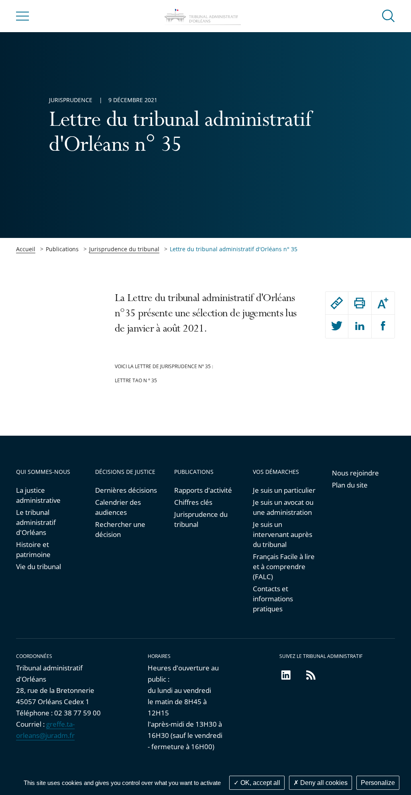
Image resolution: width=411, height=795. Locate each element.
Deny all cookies (323, 782)
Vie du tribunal (38, 566)
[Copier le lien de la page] (337, 303)
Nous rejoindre (355, 472)
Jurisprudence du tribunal (124, 249)
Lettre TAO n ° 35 (136, 380)
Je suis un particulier (284, 490)
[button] (388, 15)
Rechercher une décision (120, 529)
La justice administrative (38, 495)
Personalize (378, 782)
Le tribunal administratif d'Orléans (36, 522)
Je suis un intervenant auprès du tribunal (282, 534)
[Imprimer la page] (359, 303)
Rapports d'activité (203, 490)
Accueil (25, 249)
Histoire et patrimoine (33, 549)
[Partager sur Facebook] (383, 326)
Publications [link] (62, 249)
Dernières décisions (126, 490)
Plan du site (350, 485)
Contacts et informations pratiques (273, 598)
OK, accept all (259, 782)
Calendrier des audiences (118, 507)
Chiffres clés (193, 502)
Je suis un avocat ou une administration (283, 507)
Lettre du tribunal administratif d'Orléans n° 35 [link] (233, 249)
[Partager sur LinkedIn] (359, 326)
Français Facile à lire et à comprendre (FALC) (284, 566)
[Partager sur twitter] (337, 326)
